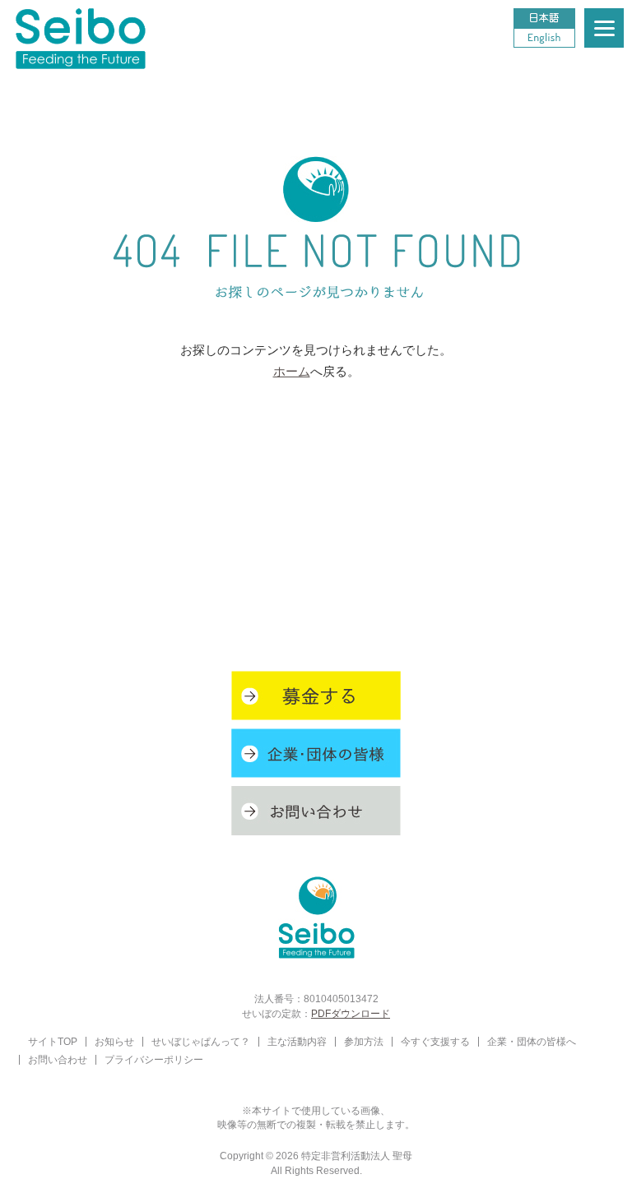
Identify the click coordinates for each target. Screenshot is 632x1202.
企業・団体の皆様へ (531, 1041)
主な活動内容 (297, 1041)
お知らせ (114, 1041)
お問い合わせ (57, 1059)
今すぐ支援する (435, 1041)
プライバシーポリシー (154, 1059)
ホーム (291, 371)
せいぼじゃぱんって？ (200, 1041)
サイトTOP (52, 1041)
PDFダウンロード (350, 1013)
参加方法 (363, 1041)
